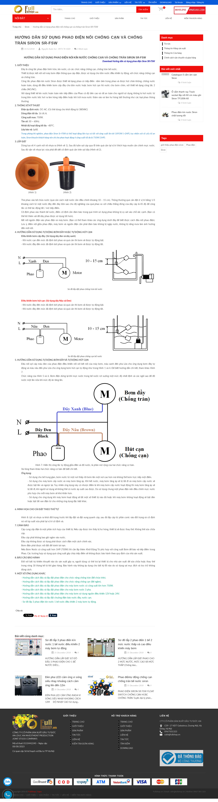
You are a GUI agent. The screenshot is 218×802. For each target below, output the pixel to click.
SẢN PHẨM (113, 2)
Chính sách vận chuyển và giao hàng (180, 58)
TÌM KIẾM (152, 2)
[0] (160, 9)
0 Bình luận (82, 49)
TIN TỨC (138, 2)
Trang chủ (16, 27)
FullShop (32, 792)
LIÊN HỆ (128, 2)
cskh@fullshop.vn (172, 735)
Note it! (44, 616)
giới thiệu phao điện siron (172, 145)
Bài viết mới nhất (170, 69)
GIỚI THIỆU (100, 2)
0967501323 (170, 732)
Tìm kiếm (143, 10)
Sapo (39, 792)
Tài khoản (179, 2)
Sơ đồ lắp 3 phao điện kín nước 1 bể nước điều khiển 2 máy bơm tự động (62, 644)
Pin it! (37, 616)
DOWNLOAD (166, 2)
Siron (27, 27)
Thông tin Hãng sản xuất (175, 49)
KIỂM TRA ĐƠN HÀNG (83, 744)
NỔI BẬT (20, 18)
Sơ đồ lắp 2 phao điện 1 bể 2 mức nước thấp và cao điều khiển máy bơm (135, 644)
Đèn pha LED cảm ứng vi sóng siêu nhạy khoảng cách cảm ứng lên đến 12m (63, 681)
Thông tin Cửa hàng (173, 53)
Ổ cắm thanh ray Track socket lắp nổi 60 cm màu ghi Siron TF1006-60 (186, 95)
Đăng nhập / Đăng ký (195, 2)
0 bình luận (186, 82)
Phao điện (190, 145)
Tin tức (167, 44)
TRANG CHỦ (86, 2)
